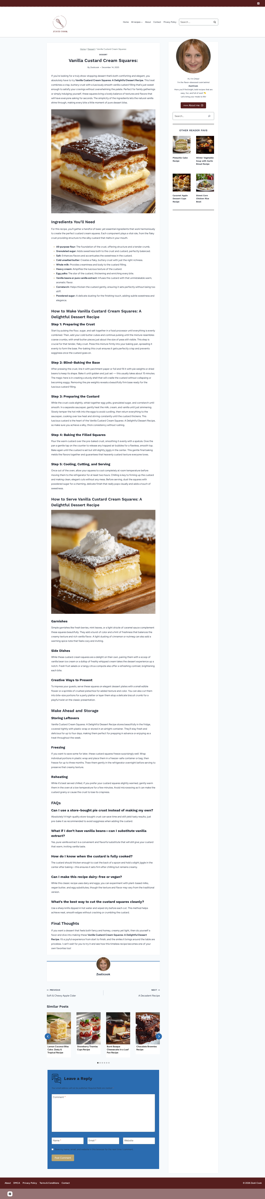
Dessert (103, 55)
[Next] (159, 1036)
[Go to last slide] (48, 1036)
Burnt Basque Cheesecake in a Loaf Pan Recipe (118, 1049)
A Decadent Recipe (149, 993)
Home (126, 22)
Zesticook (94, 67)
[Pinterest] (258, 3)
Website (128, 1140)
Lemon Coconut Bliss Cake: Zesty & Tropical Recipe (58, 1049)
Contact (157, 22)
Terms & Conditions (49, 1183)
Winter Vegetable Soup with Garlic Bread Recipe (205, 161)
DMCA (16, 1183)
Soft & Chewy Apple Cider (61, 993)
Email (92, 1140)
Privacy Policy (170, 22)
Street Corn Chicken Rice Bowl (202, 198)
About (148, 22)
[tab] (98, 1063)
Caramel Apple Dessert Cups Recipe (180, 198)
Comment (59, 1097)
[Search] (209, 116)
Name (57, 1140)
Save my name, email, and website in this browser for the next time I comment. (94, 1149)
